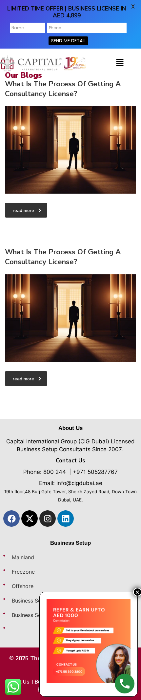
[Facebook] (11, 518)
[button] (120, 63)
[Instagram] (47, 518)
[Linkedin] (65, 518)
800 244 (54, 472)
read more (23, 210)
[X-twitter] (29, 518)
